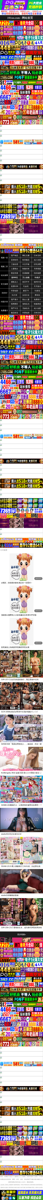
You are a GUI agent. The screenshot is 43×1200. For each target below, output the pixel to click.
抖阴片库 (4, 302)
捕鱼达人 (14, 282)
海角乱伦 (25, 304)
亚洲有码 (14, 260)
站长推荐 (4, 275)
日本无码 (37, 255)
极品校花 (14, 313)
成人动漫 (37, 260)
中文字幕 (25, 264)
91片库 (14, 295)
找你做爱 (37, 273)
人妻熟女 (14, 269)
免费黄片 (37, 299)
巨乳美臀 (37, 264)
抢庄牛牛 (25, 282)
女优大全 (25, 295)
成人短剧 (37, 308)
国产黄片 (14, 299)
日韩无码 (37, 313)
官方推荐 (4, 284)
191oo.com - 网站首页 (20, 17)
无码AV (4, 293)
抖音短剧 (14, 291)
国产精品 (14, 255)
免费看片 (4, 310)
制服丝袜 (25, 269)
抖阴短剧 (25, 313)
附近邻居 (14, 273)
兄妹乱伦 (25, 308)
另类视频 (37, 269)
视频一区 (4, 258)
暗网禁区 (14, 304)
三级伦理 (14, 264)
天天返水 (37, 286)
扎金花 (26, 286)
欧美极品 (25, 260)
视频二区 (4, 266)
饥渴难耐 (25, 273)
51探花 (37, 291)
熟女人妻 (25, 299)
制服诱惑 (37, 304)
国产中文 (14, 308)
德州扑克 (37, 282)
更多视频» (21, 934)
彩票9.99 (14, 286)
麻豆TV (26, 291)
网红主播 (25, 255)
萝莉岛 (37, 295)
